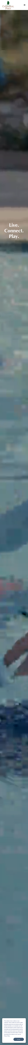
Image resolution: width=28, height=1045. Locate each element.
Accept (18, 1039)
